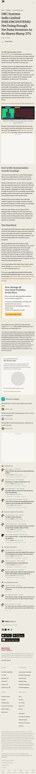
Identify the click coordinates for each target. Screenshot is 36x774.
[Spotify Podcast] (11, 630)
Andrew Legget (9, 418)
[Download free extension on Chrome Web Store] (10, 640)
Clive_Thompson (9, 499)
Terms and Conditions (6, 762)
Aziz (6, 604)
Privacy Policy (5, 765)
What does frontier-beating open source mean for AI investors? (17, 414)
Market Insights (5, 709)
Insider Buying (22, 678)
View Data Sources (6, 660)
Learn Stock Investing (24, 716)
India (2, 10)
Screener (3, 699)
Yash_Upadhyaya (9, 594)
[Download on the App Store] (6, 636)
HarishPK (7, 479)
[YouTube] (8, 630)
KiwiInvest (7, 569)
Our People (21, 702)
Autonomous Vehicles (24, 684)
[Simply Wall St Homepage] (3, 1)
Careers (21, 709)
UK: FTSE (3, 675)
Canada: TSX (4, 684)
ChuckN (7, 523)
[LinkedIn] (2, 630)
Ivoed (6, 488)
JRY (6, 515)
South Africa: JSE (5, 687)
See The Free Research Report (11, 391)
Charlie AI (21, 726)
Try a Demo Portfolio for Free (13, 314)
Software (8, 10)
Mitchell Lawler (9, 409)
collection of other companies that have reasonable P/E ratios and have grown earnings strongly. (18, 279)
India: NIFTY (4, 681)
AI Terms (3, 767)
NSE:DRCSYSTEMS (8, 54)
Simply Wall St (9, 41)
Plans (20, 696)
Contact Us (21, 706)
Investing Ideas (5, 702)
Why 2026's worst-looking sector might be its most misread (17, 424)
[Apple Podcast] (14, 630)
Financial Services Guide (7, 760)
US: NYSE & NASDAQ (6, 672)
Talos (6, 534)
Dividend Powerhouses (24, 675)
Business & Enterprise (24, 722)
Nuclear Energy (23, 681)
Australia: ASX (5, 678)
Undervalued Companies (25, 672)
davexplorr (7, 585)
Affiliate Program (23, 719)
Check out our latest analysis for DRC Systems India (17, 103)
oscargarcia (7, 550)
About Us (21, 699)
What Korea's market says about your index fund (16, 404)
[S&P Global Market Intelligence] (6, 649)
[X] (5, 630)
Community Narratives (7, 706)
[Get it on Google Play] (18, 636)
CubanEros (7, 561)
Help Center (22, 713)
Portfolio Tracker (5, 696)
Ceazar (6, 469)
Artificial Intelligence (24, 687)
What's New (4, 712)
